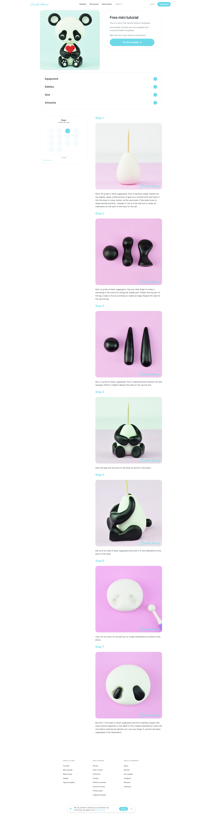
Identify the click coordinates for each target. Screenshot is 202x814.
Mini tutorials (67, 770)
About (126, 766)
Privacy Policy (100, 810)
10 (60, 143)
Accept (123, 809)
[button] (101, 79)
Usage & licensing (99, 795)
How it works (107, 4)
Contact (96, 778)
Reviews (127, 770)
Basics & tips (67, 774)
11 (68, 143)
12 (76, 143)
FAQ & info (97, 774)
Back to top (47, 160)
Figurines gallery (69, 782)
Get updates (128, 774)
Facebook (127, 787)
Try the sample (131, 42)
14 (60, 149)
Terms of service (99, 787)
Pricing (95, 766)
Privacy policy (98, 791)
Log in (152, 4)
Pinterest (127, 782)
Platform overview (99, 782)
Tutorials (82, 4)
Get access (94, 4)
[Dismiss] (131, 809)
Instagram (127, 778)
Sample (65, 778)
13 (51, 149)
